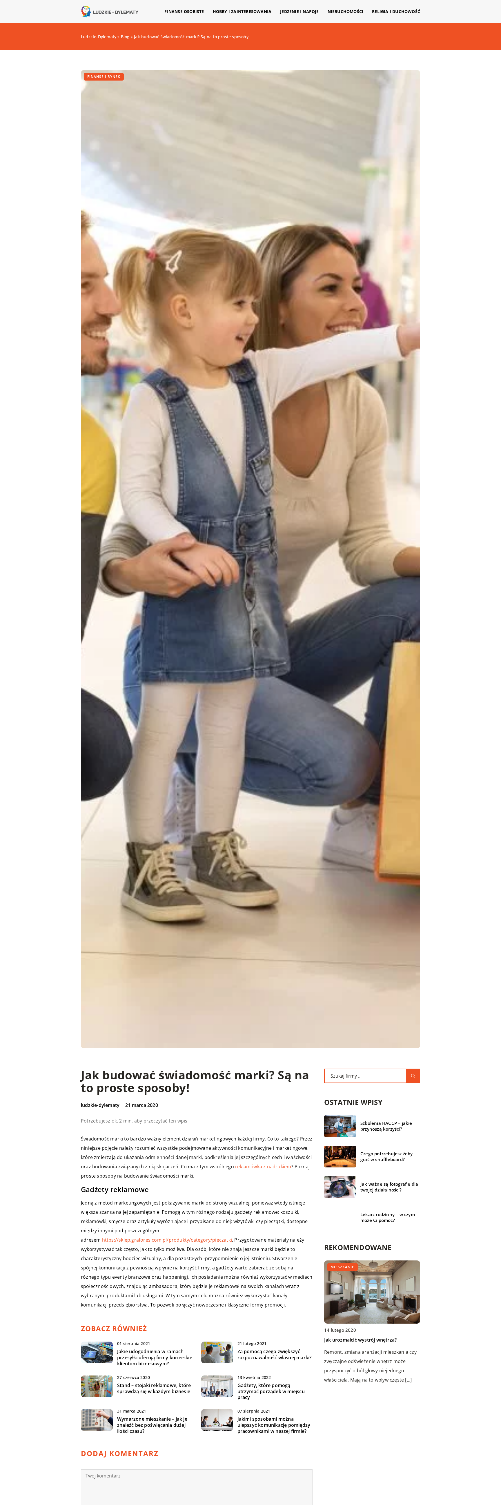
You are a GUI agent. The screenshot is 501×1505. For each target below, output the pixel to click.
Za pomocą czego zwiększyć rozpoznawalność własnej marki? (274, 1355)
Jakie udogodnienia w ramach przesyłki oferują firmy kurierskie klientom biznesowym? (154, 1357)
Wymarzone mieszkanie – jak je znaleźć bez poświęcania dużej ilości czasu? (152, 1425)
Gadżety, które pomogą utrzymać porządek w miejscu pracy (271, 1391)
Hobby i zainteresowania (242, 11)
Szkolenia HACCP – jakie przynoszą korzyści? (386, 1126)
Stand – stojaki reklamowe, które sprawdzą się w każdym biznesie (154, 1388)
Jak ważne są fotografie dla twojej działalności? (389, 1187)
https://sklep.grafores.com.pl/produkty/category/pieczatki (167, 1240)
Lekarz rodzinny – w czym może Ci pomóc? (387, 1217)
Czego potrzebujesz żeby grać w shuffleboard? (386, 1156)
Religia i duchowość (396, 11)
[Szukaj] (413, 1076)
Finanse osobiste (184, 11)
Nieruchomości (346, 11)
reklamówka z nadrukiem (263, 1166)
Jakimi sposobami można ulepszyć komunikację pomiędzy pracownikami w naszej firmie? (274, 1425)
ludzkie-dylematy (100, 1105)
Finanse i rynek (103, 76)
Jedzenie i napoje (299, 11)
